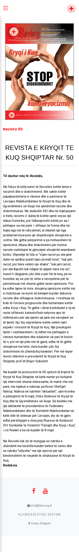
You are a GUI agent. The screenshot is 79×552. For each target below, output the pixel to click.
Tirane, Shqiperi (40, 523)
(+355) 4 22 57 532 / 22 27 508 (40, 514)
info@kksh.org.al (41, 505)
